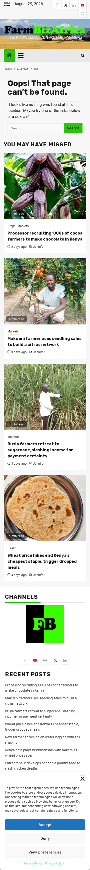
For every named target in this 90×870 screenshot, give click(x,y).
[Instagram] (45, 660)
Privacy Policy (33, 863)
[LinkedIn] (65, 660)
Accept (45, 825)
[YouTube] (35, 660)
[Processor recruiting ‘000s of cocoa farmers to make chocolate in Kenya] (45, 186)
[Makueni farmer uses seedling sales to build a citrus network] (45, 291)
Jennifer (38, 247)
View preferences (45, 852)
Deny (45, 838)
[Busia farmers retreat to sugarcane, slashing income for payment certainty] (45, 397)
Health (12, 548)
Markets (23, 226)
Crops (12, 226)
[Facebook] (25, 660)
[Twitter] (55, 660)
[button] (82, 778)
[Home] (9, 55)
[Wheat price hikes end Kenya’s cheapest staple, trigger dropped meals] (45, 508)
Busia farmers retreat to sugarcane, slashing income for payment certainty (40, 450)
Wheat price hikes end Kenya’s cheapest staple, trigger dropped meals (42, 561)
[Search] (83, 55)
